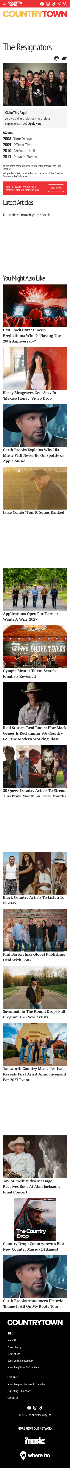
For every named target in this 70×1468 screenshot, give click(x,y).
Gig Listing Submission (18, 1390)
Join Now (56, 188)
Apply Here (34, 123)
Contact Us (12, 1397)
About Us (12, 1340)
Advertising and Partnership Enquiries (26, 1384)
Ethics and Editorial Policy (20, 1360)
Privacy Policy (14, 1347)
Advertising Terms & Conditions (23, 1367)
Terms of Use (13, 1353)
